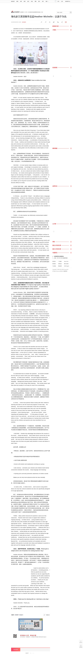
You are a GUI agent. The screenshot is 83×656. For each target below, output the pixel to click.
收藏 (50, 22)
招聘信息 (60, 263)
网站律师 (60, 266)
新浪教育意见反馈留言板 (59, 256)
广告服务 (60, 261)
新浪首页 (13, 1)
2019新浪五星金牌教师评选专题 (34, 12)
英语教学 (17, 614)
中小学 (26, 12)
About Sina (66, 261)
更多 (46, 1)
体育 (21, 1)
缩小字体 (41, 22)
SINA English (66, 266)
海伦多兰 (21, 614)
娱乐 (28, 1)
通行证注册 (66, 263)
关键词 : (13, 614)
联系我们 (54, 263)
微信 (58, 22)
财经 (24, 1)
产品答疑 (54, 266)
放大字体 (46, 22)
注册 (62, 1)
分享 (62, 22)
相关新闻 (15, 649)
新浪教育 (22, 12)
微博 (54, 22)
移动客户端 (67, 1)
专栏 (43, 1)
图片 (39, 1)
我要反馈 (48, 614)
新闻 (17, 1)
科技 (32, 1)
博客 (35, 1)
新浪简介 (54, 261)
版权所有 (65, 271)
